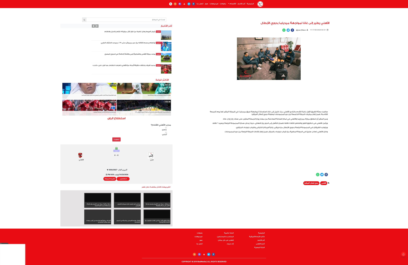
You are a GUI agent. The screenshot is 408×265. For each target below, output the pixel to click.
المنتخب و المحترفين (225, 237)
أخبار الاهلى (260, 244)
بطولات (223, 4)
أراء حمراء (230, 244)
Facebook (292, 30)
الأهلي (323, 183)
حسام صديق (301, 30)
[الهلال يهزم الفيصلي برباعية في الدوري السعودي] (127, 218)
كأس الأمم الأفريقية (257, 237)
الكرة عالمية (229, 233)
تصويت (116, 139)
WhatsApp (283, 30)
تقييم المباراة (110, 179)
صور (206, 4)
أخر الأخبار (241, 4)
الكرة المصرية (259, 247)
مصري (164, 130)
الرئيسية (250, 4)
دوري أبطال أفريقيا (311, 183)
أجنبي (164, 134)
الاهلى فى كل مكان (226, 240)
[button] (93, 26)
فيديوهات (214, 4)
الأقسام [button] (232, 4)
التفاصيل (123, 179)
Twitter (288, 30)
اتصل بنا (200, 4)
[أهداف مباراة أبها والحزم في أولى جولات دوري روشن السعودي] (98, 218)
